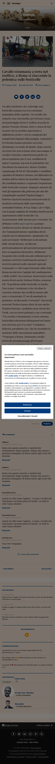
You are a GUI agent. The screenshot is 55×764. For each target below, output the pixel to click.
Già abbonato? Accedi (27, 416)
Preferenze (27, 405)
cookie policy (13, 375)
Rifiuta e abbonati (44, 348)
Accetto (27, 411)
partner (35, 386)
